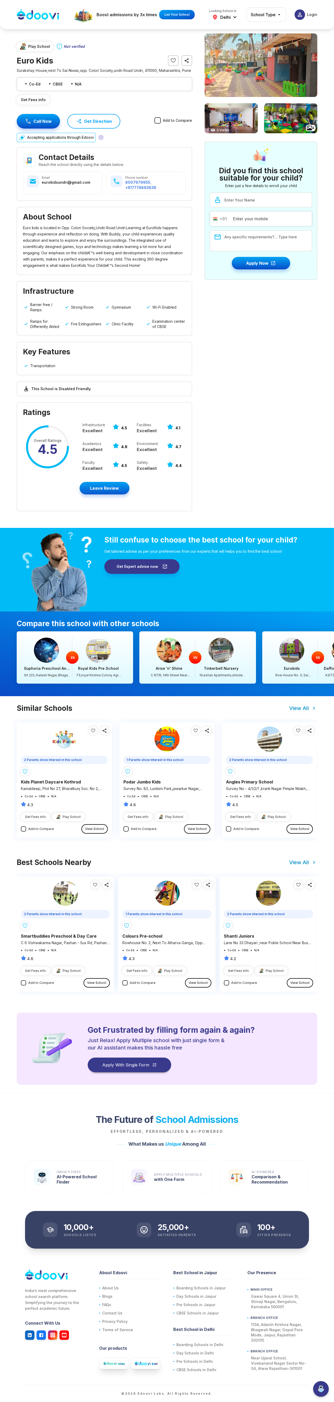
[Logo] (38, 14)
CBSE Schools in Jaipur (197, 1313)
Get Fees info (33, 99)
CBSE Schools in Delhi (196, 1370)
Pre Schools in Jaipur (195, 1304)
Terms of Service (117, 1330)
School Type (263, 14)
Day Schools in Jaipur (196, 1296)
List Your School (176, 14)
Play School (72, 817)
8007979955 (137, 182)
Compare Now (75, 657)
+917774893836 (140, 187)
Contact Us (112, 1313)
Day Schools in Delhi (195, 1353)
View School (94, 829)
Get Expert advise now (137, 566)
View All (299, 708)
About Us (110, 1288)
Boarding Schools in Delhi (199, 1344)
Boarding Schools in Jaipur (201, 1288)
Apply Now (257, 263)
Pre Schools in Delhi (194, 1361)
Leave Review (104, 488)
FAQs (106, 1304)
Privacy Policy (115, 1321)
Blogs (107, 1296)
